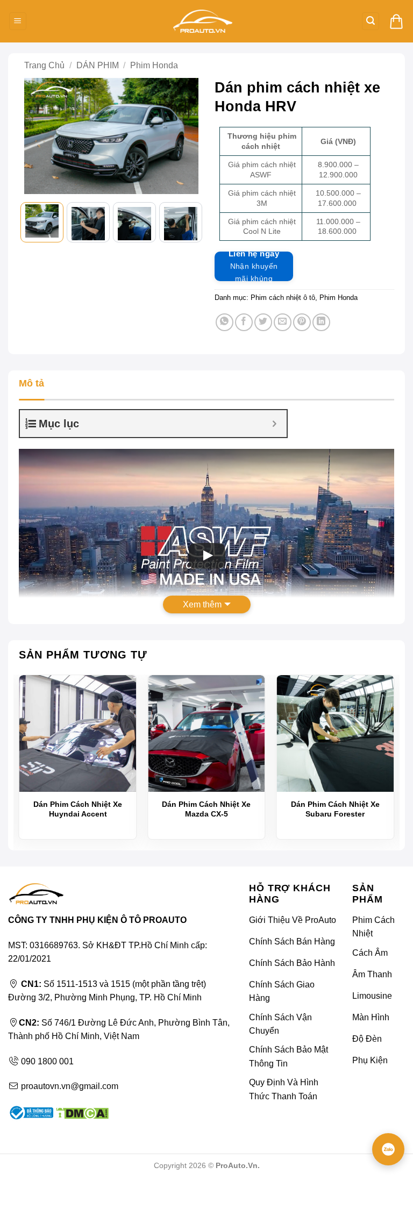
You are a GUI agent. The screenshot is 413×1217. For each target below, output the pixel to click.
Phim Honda (154, 65)
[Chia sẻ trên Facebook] (244, 322)
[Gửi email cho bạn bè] (282, 322)
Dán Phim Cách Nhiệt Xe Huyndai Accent (77, 809)
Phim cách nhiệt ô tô (283, 297)
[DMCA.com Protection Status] (81, 1111)
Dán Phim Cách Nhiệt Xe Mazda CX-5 (206, 809)
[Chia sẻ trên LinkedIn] (321, 322)
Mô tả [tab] (31, 383)
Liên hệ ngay (254, 266)
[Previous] (38, 137)
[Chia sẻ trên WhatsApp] (224, 322)
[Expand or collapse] (274, 424)
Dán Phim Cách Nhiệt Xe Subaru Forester (335, 809)
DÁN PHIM (97, 65)
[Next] (185, 137)
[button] (17, 21)
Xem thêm (202, 604)
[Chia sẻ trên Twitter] (263, 322)
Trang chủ (44, 65)
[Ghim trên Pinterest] (302, 322)
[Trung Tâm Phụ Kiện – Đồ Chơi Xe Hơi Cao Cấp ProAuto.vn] (202, 21)
